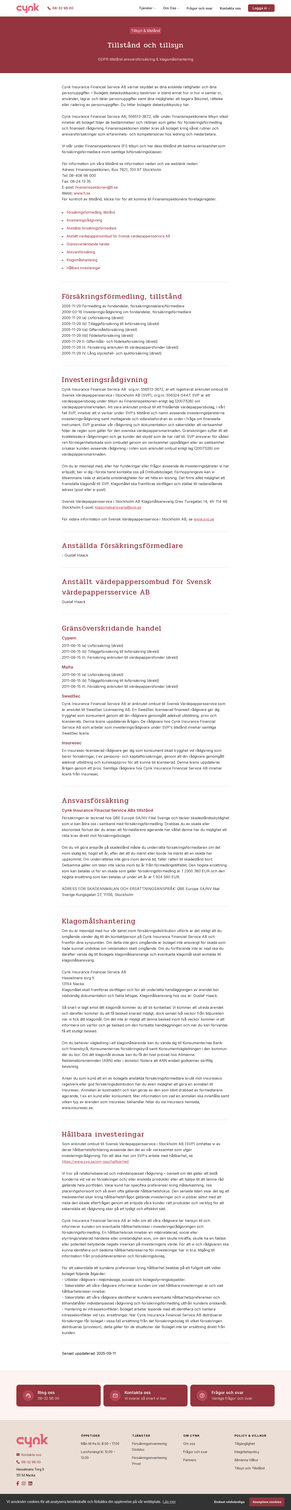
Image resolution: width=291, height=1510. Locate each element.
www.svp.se (204, 519)
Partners (189, 1460)
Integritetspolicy (246, 1452)
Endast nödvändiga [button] (229, 1502)
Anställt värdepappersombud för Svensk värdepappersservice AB (118, 236)
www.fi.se (82, 193)
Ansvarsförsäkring (81, 252)
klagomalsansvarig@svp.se (118, 507)
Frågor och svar (200, 8)
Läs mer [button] (169, 1502)
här (118, 199)
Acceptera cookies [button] (267, 1502)
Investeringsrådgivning (84, 220)
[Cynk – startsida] (27, 8)
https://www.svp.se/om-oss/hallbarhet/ (95, 1161)
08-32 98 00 (30, 1462)
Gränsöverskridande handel (88, 244)
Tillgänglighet (244, 1444)
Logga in (260, 8)
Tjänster (146, 8)
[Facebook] (17, 1483)
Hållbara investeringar (83, 268)
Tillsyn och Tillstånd (249, 1468)
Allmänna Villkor (246, 1460)
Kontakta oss (230, 8)
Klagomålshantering (82, 260)
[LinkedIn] (30, 1483)
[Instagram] (24, 1483)
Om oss (189, 1444)
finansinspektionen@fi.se (96, 187)
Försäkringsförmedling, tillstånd (91, 212)
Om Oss (170, 8)
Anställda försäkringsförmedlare (91, 228)
